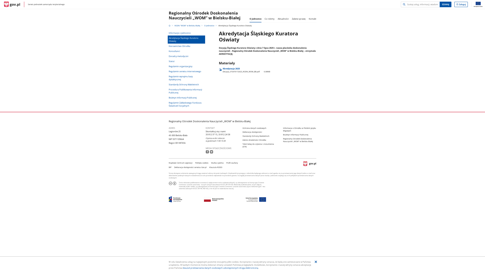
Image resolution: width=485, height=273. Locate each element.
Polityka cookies (201, 163)
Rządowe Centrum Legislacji (180, 163)
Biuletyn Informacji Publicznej (183, 97)
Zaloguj (463, 5)
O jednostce (209, 25)
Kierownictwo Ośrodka (179, 46)
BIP (170, 167)
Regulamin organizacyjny (180, 66)
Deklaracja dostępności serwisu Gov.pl (190, 167)
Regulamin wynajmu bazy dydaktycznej (181, 78)
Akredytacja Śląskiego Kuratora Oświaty (183, 39)
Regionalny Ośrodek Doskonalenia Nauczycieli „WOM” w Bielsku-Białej (204, 15)
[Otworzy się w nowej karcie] (207, 152)
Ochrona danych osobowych (254, 128)
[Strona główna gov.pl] (170, 25)
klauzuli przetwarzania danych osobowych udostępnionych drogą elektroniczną (220, 268)
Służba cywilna (217, 163)
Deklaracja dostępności (252, 132)
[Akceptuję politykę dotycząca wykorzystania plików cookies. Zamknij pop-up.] (315, 262)
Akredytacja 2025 (246, 70)
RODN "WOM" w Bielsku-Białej (187, 25)
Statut (172, 61)
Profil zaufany (232, 163)
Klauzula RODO (215, 167)
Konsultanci (174, 51)
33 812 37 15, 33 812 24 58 (218, 134)
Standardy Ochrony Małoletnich (184, 84)
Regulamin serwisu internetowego (185, 71)
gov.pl (312, 165)
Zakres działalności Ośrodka (254, 140)
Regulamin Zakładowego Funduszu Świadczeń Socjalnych (185, 104)
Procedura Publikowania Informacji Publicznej (185, 91)
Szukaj (445, 4)
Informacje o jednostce (180, 33)
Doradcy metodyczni (178, 56)
